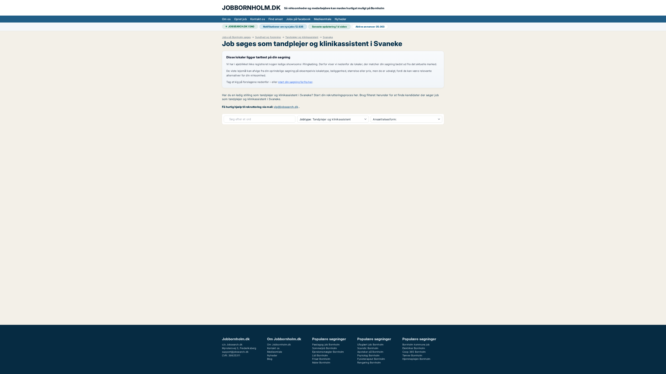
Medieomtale (322, 19)
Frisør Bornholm (321, 358)
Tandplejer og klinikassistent (301, 37)
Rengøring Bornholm (369, 362)
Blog (269, 358)
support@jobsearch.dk (235, 351)
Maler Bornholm (321, 362)
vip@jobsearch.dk (286, 107)
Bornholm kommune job (416, 344)
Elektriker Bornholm (413, 348)
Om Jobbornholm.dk (279, 344)
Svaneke (328, 37)
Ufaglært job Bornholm (370, 344)
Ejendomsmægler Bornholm (328, 351)
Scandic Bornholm (367, 348)
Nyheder (340, 19)
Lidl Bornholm (320, 355)
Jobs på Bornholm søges (236, 37)
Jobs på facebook (298, 19)
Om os (226, 19)
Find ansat (275, 19)
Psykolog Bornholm (368, 355)
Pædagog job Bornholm (326, 344)
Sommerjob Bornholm (324, 348)
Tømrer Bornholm (412, 355)
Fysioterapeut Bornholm (371, 358)
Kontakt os (257, 19)
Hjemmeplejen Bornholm (416, 358)
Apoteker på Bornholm (370, 351)
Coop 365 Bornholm (414, 351)
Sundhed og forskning (268, 37)
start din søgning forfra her (295, 82)
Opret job (240, 19)
